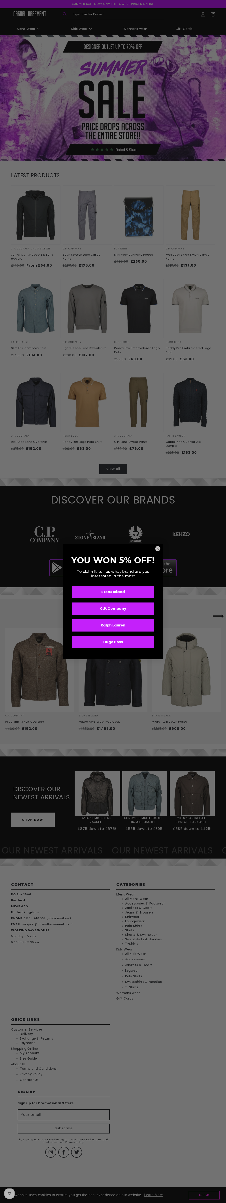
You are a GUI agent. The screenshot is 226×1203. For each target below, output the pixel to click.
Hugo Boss (113, 642)
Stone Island (113, 591)
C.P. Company (113, 608)
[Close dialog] (157, 548)
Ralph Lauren (113, 625)
